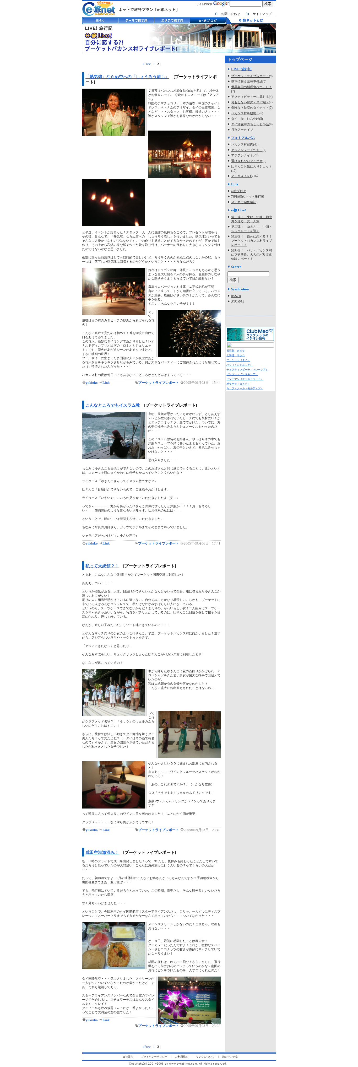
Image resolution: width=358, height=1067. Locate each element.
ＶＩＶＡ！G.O (241, 176)
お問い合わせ (230, 14)
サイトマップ (262, 14)
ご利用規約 (181, 1056)
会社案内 (128, 1056)
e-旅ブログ (238, 191)
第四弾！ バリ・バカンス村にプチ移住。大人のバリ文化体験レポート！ (251, 255)
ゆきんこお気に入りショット (251, 166)
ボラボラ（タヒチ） (238, 383)
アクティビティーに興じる (250, 97)
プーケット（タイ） (238, 360)
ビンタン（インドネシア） (242, 374)
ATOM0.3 (237, 301)
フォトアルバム (243, 138)
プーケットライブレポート (158, 383)
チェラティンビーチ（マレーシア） (247, 369)
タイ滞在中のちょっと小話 (250, 124)
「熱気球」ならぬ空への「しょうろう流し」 (127, 76)
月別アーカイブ (242, 130)
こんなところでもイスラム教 (112, 405)
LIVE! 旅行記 (241, 69)
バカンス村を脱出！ (245, 113)
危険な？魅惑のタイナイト (250, 108)
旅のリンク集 (230, 1056)
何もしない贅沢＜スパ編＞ (250, 102)
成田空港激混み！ (102, 852)
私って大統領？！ (102, 566)
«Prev (147, 64)
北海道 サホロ (235, 355)
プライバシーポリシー (154, 1056)
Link (106, 383)
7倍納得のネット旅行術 (247, 196)
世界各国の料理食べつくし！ (251, 87)
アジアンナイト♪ (243, 155)
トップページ (240, 59)
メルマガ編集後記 (243, 202)
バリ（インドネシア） (239, 364)
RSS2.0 (236, 296)
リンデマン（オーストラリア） (244, 379)
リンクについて (205, 1056)
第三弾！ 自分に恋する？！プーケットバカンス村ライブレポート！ (251, 241)
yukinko (92, 383)
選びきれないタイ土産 (247, 161)
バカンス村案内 (242, 144)
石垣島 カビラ (235, 350)
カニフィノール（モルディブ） (244, 388)
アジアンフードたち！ (247, 150)
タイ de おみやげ (245, 119)
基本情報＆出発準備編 (247, 81)
